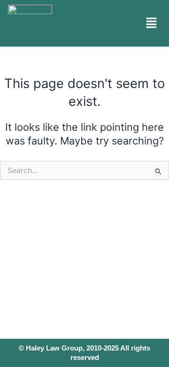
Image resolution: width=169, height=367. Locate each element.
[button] (151, 23)
